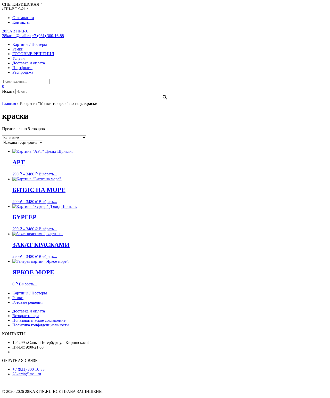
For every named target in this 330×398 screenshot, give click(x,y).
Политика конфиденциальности (40, 325)
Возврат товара (25, 316)
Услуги (18, 58)
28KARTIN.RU (15, 31)
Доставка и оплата (28, 63)
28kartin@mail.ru (16, 35)
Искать (8, 91)
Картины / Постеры (29, 44)
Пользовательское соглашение (38, 320)
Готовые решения (27, 302)
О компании (23, 17)
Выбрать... (48, 174)
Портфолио (22, 67)
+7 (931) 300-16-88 (48, 35)
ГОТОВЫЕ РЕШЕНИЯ (33, 54)
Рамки (17, 49)
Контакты (21, 22)
